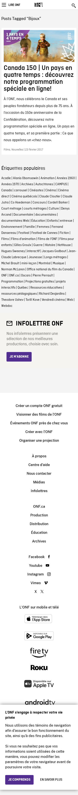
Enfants (52, 221)
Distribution (39, 524)
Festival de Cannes (44, 233)
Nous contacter (39, 473)
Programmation (12, 281)
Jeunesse (35, 257)
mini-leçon (28, 263)
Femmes (43, 227)
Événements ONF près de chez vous (39, 423)
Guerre (38, 245)
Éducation (38, 221)
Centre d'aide (39, 465)
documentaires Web (15, 221)
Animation (48, 178)
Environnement (11, 227)
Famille (29, 227)
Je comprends (19, 780)
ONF (4, 275)
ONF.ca (14, 275)
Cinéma (50, 190)
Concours (39, 202)
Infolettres (39, 491)
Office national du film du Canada (50, 269)
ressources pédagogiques (19, 294)
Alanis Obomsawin (25, 178)
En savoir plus (51, 780)
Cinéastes (36, 190)
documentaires (45, 215)
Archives (27, 184)
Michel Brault (10, 263)
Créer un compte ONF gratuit (39, 406)
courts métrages (35, 209)
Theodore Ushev (12, 300)
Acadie (6, 178)
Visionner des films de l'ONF (39, 414)
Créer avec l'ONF (39, 432)
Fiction (64, 233)
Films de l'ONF (47, 239)
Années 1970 (10, 184)
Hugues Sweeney (13, 251)
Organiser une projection (39, 440)
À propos (39, 456)
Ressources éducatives (46, 288)
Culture (54, 209)
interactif (33, 251)
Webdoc (7, 306)
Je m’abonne (19, 357)
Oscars (26, 275)
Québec (23, 288)
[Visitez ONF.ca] (46, 5)
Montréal (45, 263)
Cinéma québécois (24, 196)
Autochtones (44, 184)
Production (39, 515)
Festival (23, 233)
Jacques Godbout (54, 251)
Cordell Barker (58, 202)
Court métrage (11, 209)
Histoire (50, 245)
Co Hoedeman (20, 202)
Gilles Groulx (22, 245)
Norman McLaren (13, 269)
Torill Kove (33, 300)
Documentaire (23, 215)
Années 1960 (66, 178)
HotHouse (64, 245)
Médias (39, 482)
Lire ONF (14, 5)
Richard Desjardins (52, 294)
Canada (6, 190)
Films (5, 239)
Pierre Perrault (43, 275)
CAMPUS (61, 184)
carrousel (20, 190)
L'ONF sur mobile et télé (39, 607)
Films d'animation (23, 239)
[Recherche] (74, 5)
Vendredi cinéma (53, 300)
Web (70, 300)
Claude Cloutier (49, 196)
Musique (58, 263)
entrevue (66, 221)
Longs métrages (55, 257)
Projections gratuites (39, 281)
